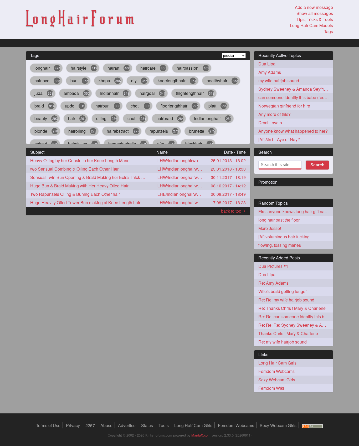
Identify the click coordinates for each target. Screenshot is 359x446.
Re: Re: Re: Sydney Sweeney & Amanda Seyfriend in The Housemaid (295, 325)
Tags (328, 31)
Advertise (127, 425)
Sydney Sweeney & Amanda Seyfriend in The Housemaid (295, 89)
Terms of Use (48, 425)
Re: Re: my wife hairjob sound (286, 300)
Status (147, 425)
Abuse (106, 425)
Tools (163, 425)
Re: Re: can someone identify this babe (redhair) (295, 317)
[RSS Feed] (312, 425)
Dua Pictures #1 (273, 266)
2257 (90, 425)
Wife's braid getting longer (282, 291)
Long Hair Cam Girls (277, 363)
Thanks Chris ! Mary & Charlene (288, 333)
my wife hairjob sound (278, 81)
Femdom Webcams (276, 371)
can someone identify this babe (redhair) (295, 97)
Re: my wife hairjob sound (282, 342)
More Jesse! (269, 228)
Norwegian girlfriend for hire (284, 106)
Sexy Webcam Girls (276, 380)
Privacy (73, 425)
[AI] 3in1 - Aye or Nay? (279, 139)
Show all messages (314, 13)
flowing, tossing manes (279, 245)
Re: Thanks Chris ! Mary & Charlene (292, 308)
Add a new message (314, 7)
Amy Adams (269, 72)
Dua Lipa (266, 64)
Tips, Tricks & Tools (314, 19)
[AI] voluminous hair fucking (284, 237)
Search (317, 165)
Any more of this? (274, 114)
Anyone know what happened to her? (293, 131)
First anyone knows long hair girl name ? (295, 211)
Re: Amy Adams (273, 283)
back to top (233, 211)
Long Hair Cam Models (311, 25)
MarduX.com (201, 435)
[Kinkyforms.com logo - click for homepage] (80, 19)
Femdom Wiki (271, 388)
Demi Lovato (270, 123)
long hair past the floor (279, 220)
